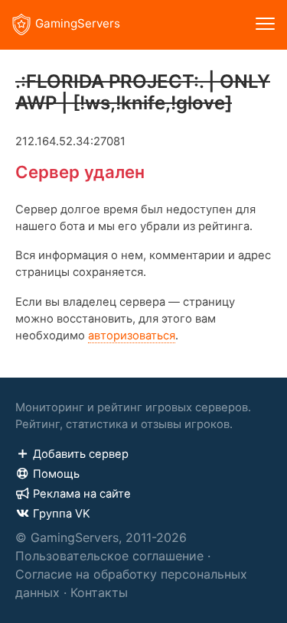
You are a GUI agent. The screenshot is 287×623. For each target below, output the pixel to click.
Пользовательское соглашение (109, 555)
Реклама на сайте (82, 494)
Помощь (56, 474)
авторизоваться (131, 335)
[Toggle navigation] (265, 25)
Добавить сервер (81, 454)
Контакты (99, 592)
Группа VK (61, 514)
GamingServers (77, 23)
